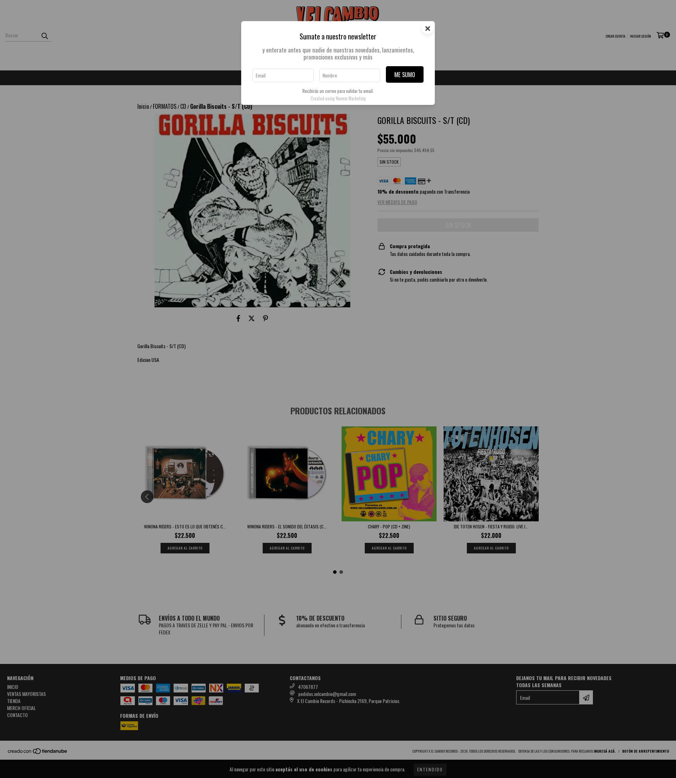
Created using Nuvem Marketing (338, 98)
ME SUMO (404, 74)
